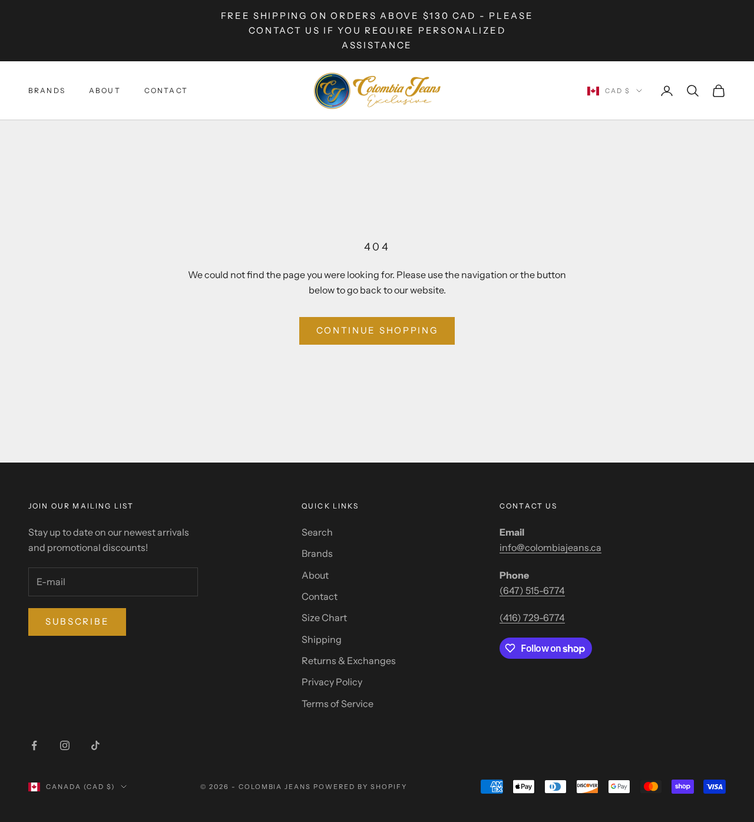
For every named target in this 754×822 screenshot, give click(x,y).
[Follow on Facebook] (34, 745)
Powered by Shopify (360, 787)
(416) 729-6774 (532, 617)
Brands (46, 90)
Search (317, 532)
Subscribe (77, 621)
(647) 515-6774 (532, 590)
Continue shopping (377, 330)
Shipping (322, 639)
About (105, 90)
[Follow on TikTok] (95, 745)
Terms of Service (337, 703)
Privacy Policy (332, 682)
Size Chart (324, 617)
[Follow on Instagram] (65, 745)
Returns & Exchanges (349, 660)
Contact (166, 90)
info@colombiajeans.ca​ (550, 547)
